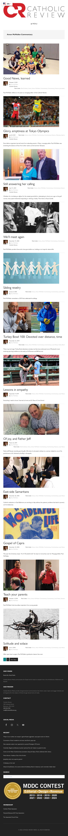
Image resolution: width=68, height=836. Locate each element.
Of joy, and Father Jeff (17, 438)
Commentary (51, 88)
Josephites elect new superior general (12, 759)
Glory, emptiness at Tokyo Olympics (26, 130)
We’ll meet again (13, 236)
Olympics (58, 135)
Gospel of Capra (13, 543)
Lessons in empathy (15, 389)
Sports (63, 135)
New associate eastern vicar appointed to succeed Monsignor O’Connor (21, 744)
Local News (62, 291)
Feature (57, 88)
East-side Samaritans (16, 491)
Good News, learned (16, 78)
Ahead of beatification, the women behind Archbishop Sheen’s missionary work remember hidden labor (29, 767)
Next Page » (14, 659)
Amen (29, 88)
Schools (63, 598)
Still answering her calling (19, 183)
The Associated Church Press (10, 817)
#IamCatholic (24, 88)
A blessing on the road (9, 763)
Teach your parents (15, 594)
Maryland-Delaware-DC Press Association (13, 813)
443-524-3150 (6, 708)
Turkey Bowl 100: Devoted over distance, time (32, 336)
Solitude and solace (15, 643)
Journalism (62, 88)
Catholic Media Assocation (10, 809)
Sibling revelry (12, 287)
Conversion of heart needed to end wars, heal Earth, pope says (19, 740)
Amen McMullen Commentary (39, 88)
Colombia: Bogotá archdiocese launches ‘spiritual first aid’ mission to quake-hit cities (24, 748)
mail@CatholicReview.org (9, 710)
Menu (34, 23)
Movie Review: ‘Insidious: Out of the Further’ (14, 755)
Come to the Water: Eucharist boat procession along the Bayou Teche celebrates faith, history (27, 751)
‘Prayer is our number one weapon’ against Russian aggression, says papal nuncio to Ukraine (26, 736)
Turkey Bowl (61, 345)
